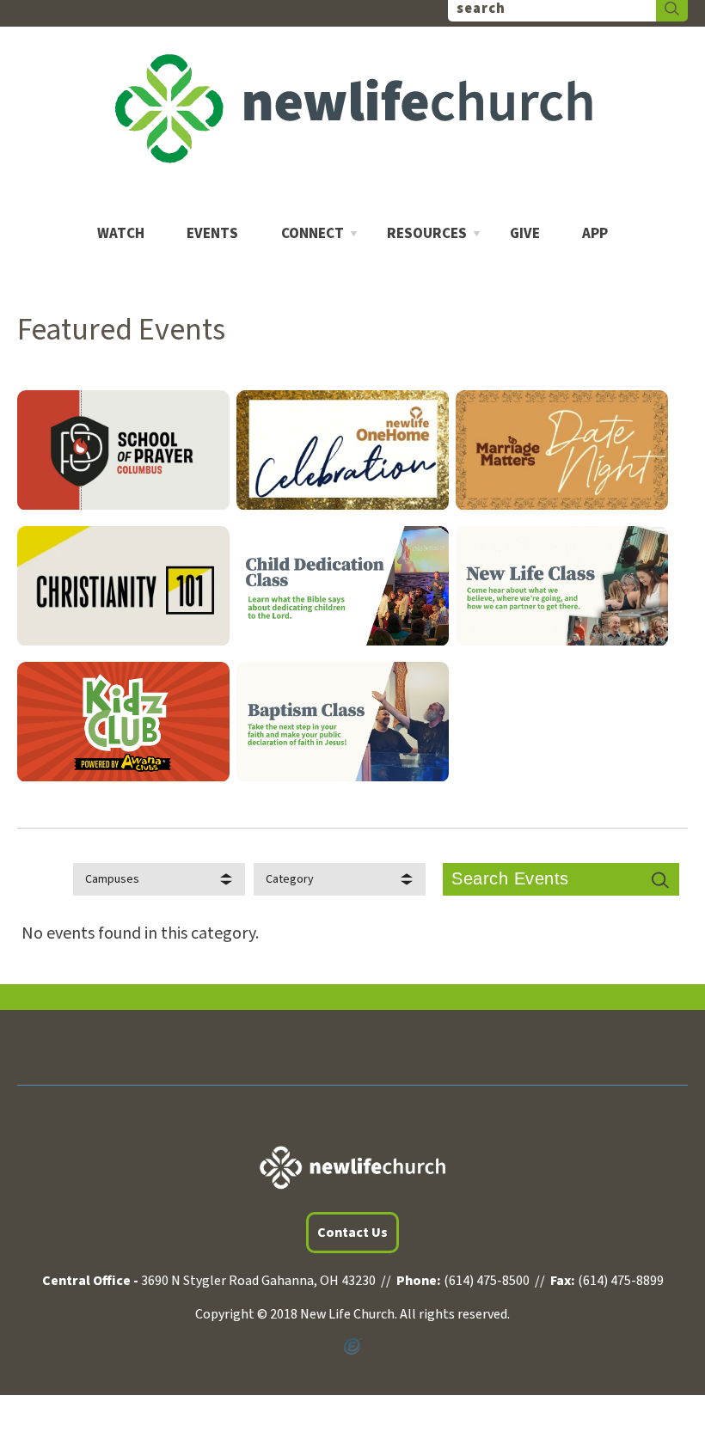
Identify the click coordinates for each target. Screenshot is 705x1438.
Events (212, 234)
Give (525, 234)
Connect (312, 234)
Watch (120, 234)
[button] (159, 879)
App (595, 234)
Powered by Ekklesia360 (352, 1346)
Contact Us (352, 1232)
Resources (427, 234)
